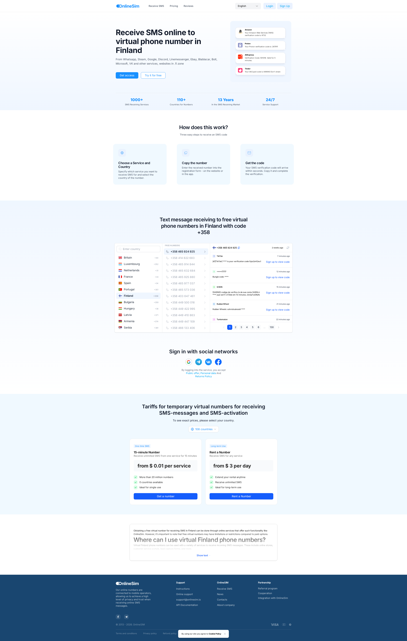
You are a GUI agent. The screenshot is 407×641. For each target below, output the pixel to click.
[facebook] (218, 362)
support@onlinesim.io (188, 599)
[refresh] (288, 248)
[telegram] (198, 362)
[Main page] (127, 6)
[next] (278, 327)
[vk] (208, 362)
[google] (188, 362)
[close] (225, 634)
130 (272, 327)
